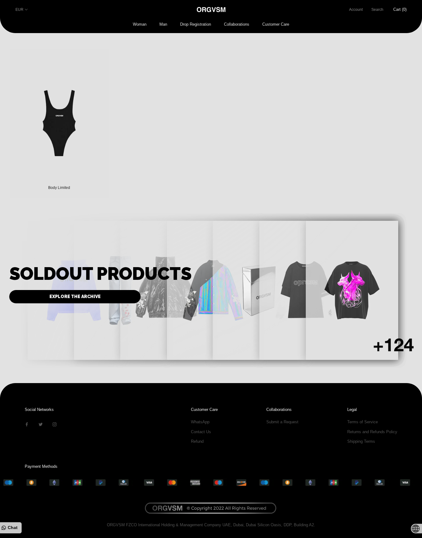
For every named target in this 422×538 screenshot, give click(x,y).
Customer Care (275, 24)
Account (356, 9)
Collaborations (236, 24)
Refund (197, 441)
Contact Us (201, 431)
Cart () (400, 9)
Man (163, 24)
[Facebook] (27, 424)
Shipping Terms (361, 441)
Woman (139, 24)
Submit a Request (282, 422)
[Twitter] (41, 424)
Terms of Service (362, 422)
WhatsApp (200, 422)
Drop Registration (195, 24)
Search (377, 9)
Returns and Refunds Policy (372, 431)
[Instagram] (55, 424)
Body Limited (59, 188)
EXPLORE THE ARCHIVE (75, 296)
